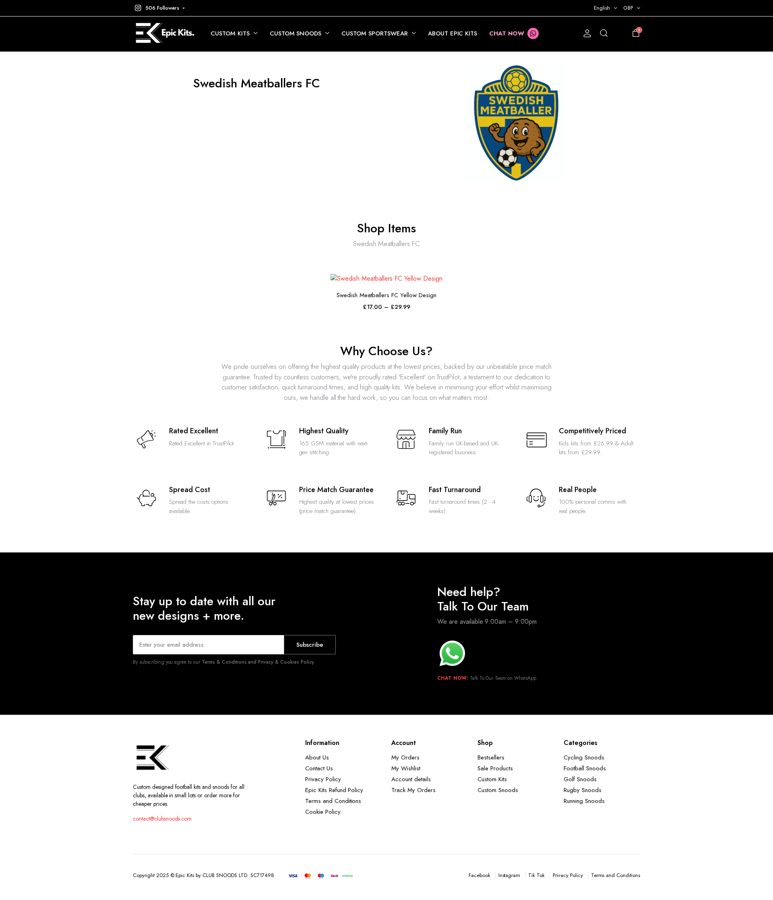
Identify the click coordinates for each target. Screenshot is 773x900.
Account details (411, 779)
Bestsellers (490, 757)
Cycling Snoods (584, 757)
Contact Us (319, 768)
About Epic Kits (452, 33)
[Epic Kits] (163, 33)
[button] (159, 8)
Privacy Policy (323, 779)
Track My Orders (413, 790)
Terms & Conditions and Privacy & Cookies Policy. (258, 662)
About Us (317, 757)
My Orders (405, 757)
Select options (386, 274)
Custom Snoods (296, 33)
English (602, 8)
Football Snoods (585, 768)
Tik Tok (536, 875)
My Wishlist (405, 768)
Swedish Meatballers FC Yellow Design (386, 295)
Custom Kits (230, 33)
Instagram (509, 875)
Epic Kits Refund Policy (334, 790)
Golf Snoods (580, 779)
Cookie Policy (323, 811)
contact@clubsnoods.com (162, 819)
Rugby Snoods (582, 790)
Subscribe (309, 644)
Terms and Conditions (333, 801)
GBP (628, 8)
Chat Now (506, 33)
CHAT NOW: (452, 678)
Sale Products (495, 768)
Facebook (479, 875)
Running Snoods (584, 801)
